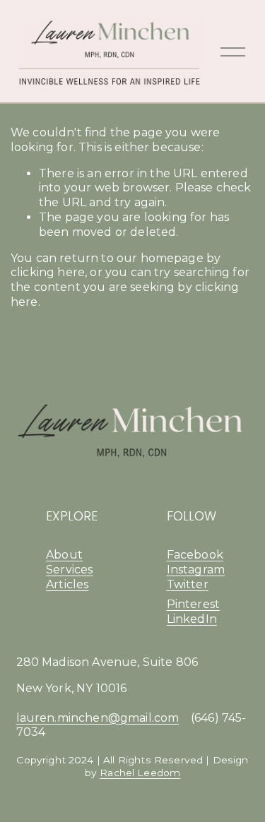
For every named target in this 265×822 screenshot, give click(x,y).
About (64, 554)
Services (69, 569)
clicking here (48, 272)
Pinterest (193, 604)
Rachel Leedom (140, 772)
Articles (67, 584)
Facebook (195, 554)
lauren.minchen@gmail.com (97, 718)
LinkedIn (192, 619)
